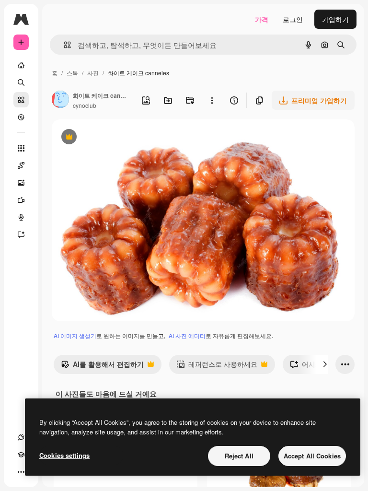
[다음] (325, 364)
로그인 (293, 19)
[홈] (21, 65)
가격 (261, 19)
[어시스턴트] (21, 234)
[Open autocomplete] (63, 44)
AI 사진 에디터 (187, 335)
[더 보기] (21, 471)
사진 (93, 73)
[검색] (21, 82)
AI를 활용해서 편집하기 (102, 366)
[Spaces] (21, 165)
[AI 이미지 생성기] (21, 182)
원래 (107, 138)
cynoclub (84, 105)
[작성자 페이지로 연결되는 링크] (60, 100)
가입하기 (335, 19)
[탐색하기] (21, 117)
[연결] (21, 437)
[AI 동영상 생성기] (21, 200)
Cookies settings (64, 455)
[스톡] (21, 99)
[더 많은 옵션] (211, 100)
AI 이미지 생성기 (75, 335)
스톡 (72, 73)
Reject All (239, 455)
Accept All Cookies (312, 455)
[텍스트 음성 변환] (21, 217)
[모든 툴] (21, 148)
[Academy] (21, 454)
